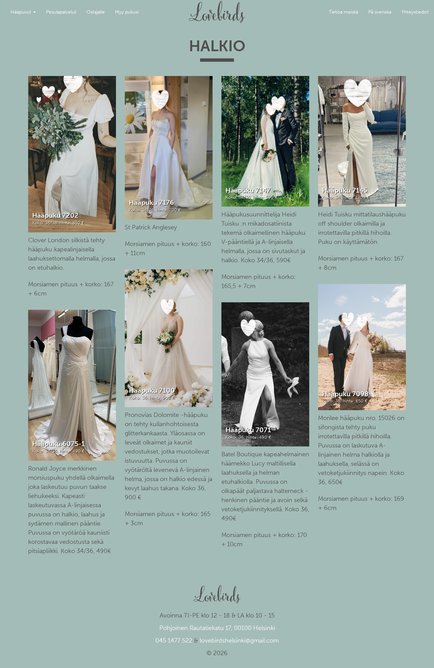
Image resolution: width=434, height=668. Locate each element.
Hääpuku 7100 (152, 390)
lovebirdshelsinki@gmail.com (239, 640)
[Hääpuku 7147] (265, 141)
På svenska (379, 12)
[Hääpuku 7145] (362, 141)
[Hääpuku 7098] (362, 346)
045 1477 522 (173, 640)
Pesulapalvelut (61, 12)
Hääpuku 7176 (151, 202)
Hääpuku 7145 (344, 190)
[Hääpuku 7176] (169, 147)
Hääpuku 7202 (55, 215)
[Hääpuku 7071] (265, 374)
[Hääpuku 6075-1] (72, 385)
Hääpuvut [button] (22, 12)
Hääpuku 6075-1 (58, 444)
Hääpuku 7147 (248, 190)
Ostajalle (95, 12)
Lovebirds (217, 8)
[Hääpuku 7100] (169, 338)
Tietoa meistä (343, 12)
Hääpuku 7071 (248, 430)
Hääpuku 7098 (345, 394)
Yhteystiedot (415, 12)
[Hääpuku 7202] (72, 154)
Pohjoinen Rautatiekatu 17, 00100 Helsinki (217, 628)
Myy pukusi (127, 12)
